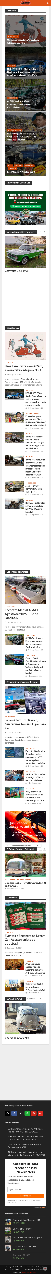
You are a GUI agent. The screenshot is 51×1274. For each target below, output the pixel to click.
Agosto (12, 880)
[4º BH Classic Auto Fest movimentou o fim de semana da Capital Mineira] (14, 639)
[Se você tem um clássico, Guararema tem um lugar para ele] (25, 700)
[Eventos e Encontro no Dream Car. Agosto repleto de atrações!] (25, 915)
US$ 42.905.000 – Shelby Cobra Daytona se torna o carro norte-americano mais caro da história (22, 72)
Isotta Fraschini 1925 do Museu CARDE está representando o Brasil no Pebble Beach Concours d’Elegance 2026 (35, 467)
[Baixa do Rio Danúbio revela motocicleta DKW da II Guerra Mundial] (14, 503)
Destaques (18, 166)
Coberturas (12, 98)
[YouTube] (40, 1113)
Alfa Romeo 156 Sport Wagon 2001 (25, 270)
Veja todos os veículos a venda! (25, 998)
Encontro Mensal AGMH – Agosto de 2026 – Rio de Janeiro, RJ (22, 614)
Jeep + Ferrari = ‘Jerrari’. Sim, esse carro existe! (34, 488)
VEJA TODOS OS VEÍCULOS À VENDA (25, 232)
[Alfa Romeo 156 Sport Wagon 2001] (25, 252)
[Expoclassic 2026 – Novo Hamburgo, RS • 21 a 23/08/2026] (25, 865)
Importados (29, 166)
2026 (6, 880)
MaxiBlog (11, 66)
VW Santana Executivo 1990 (20, 1037)
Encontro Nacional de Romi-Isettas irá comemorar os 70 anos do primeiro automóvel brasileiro (35, 757)
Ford (10, 166)
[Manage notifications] (45, 1269)
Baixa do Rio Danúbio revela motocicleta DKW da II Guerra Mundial (35, 507)
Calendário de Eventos (24, 880)
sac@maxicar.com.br (29, 1272)
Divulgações (10, 717)
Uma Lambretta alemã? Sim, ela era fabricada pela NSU (23, 41)
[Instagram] (7, 1113)
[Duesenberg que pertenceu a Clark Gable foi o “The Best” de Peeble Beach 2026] (14, 417)
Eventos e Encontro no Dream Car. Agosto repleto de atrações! (25, 939)
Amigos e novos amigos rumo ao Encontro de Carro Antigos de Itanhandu (35, 968)
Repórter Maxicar (14, 130)
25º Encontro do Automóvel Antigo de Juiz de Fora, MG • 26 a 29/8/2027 (25, 1130)
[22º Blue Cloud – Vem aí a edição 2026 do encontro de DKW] (14, 775)
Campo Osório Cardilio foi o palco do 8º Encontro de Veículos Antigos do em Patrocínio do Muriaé (36, 666)
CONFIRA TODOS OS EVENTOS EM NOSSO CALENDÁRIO (23, 846)
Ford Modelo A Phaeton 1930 (21, 172)
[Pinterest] (34, 1113)
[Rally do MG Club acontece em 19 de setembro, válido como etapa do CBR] (14, 792)
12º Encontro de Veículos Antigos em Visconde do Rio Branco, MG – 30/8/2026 (26, 1153)
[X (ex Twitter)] (20, 1113)
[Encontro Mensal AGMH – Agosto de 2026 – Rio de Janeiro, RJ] (25, 590)
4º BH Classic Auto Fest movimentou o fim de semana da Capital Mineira (22, 104)
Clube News (9, 932)
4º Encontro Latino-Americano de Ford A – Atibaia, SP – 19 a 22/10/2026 (26, 1138)
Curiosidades (13, 36)
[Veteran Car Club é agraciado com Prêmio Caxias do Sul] (14, 985)
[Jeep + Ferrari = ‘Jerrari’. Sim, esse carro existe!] (14, 486)
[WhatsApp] (27, 1113)
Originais (12, 168)
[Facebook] (14, 1113)
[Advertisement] (25, 300)
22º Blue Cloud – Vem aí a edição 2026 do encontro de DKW (35, 777)
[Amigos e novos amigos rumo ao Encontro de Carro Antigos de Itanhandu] (14, 964)
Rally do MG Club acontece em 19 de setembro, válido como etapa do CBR (35, 796)
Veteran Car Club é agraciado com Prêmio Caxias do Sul (35, 987)
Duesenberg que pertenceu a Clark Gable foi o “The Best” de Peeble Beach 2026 (21, 136)
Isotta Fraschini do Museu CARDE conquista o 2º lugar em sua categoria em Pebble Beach (35, 442)
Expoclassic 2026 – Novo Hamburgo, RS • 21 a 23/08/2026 (25, 884)
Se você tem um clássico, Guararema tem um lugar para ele (25, 724)
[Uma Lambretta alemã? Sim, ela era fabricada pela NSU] (25, 31)
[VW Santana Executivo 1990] (25, 1018)
